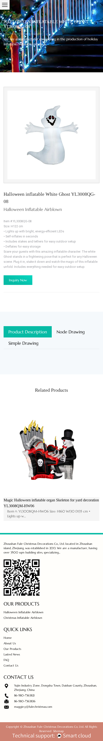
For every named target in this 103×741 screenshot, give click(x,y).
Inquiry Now (18, 280)
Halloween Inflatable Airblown (23, 612)
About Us (10, 643)
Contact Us (11, 665)
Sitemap (58, 731)
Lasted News (12, 654)
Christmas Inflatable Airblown (23, 618)
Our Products (12, 649)
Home (8, 638)
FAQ (6, 660)
